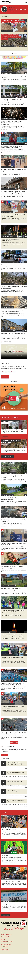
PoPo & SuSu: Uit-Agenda (13, 791)
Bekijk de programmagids (7, 456)
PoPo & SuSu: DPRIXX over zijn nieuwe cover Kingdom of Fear (14, 763)
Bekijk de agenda (5, 915)
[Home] (5, 2)
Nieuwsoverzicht (14, 742)
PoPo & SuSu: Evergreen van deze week (15, 772)
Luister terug (4, 755)
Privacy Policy (4, 949)
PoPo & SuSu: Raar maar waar (14, 781)
